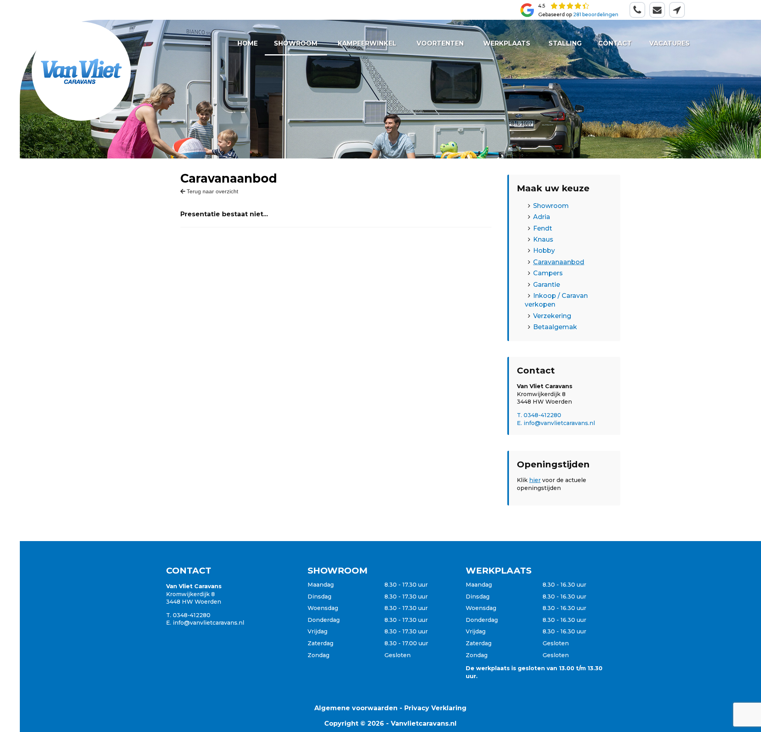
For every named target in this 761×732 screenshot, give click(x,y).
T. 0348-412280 (539, 415)
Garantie (546, 284)
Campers (548, 273)
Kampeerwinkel (367, 43)
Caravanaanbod (558, 262)
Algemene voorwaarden (356, 708)
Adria (541, 217)
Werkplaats (506, 43)
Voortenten (440, 43)
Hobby (544, 250)
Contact (615, 43)
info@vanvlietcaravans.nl (208, 622)
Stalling (564, 43)
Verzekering (552, 316)
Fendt (542, 228)
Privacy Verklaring (435, 708)
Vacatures (669, 43)
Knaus (543, 239)
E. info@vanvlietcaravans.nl (556, 423)
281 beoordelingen (595, 14)
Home (247, 43)
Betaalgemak (555, 327)
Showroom (295, 43)
